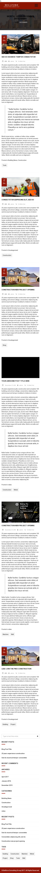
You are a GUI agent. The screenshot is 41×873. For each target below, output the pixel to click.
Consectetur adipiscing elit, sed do (18, 200)
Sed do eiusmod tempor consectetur (19, 57)
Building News (12, 160)
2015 (16, 22)
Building (5, 724)
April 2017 (5, 777)
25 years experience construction (13, 753)
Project (13, 724)
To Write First (21, 61)
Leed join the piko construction (16, 669)
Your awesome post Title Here (15, 381)
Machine (5, 634)
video (10, 485)
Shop (4, 345)
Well (12, 634)
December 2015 (7, 785)
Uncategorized (13, 250)
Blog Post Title (7, 749)
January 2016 (6, 781)
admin (12, 61)
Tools (4, 165)
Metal (16, 490)
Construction (22, 160)
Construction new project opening (18, 290)
